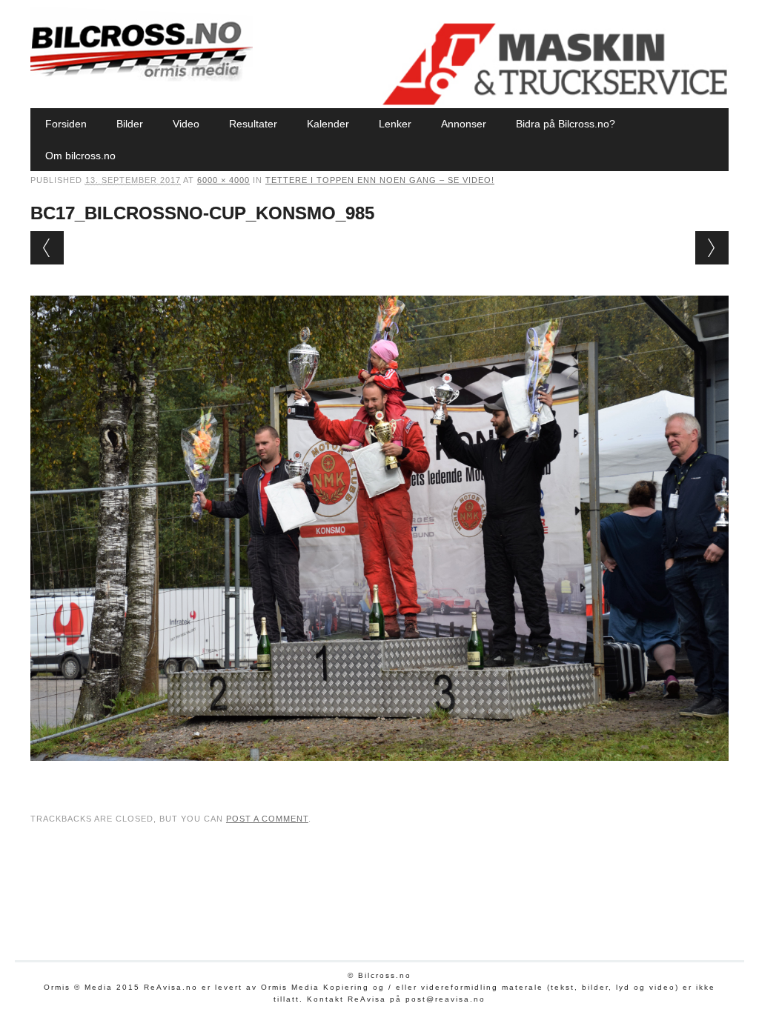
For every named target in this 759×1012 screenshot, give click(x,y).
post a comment (267, 818)
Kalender (328, 124)
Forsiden (66, 124)
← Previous (47, 247)
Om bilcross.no (80, 156)
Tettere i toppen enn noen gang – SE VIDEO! (379, 180)
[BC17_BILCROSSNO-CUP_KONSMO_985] (379, 775)
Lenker (395, 124)
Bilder (129, 124)
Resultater (253, 124)
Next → (712, 247)
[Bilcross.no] (141, 78)
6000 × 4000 (223, 180)
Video (186, 124)
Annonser (463, 124)
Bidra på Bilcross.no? (565, 124)
